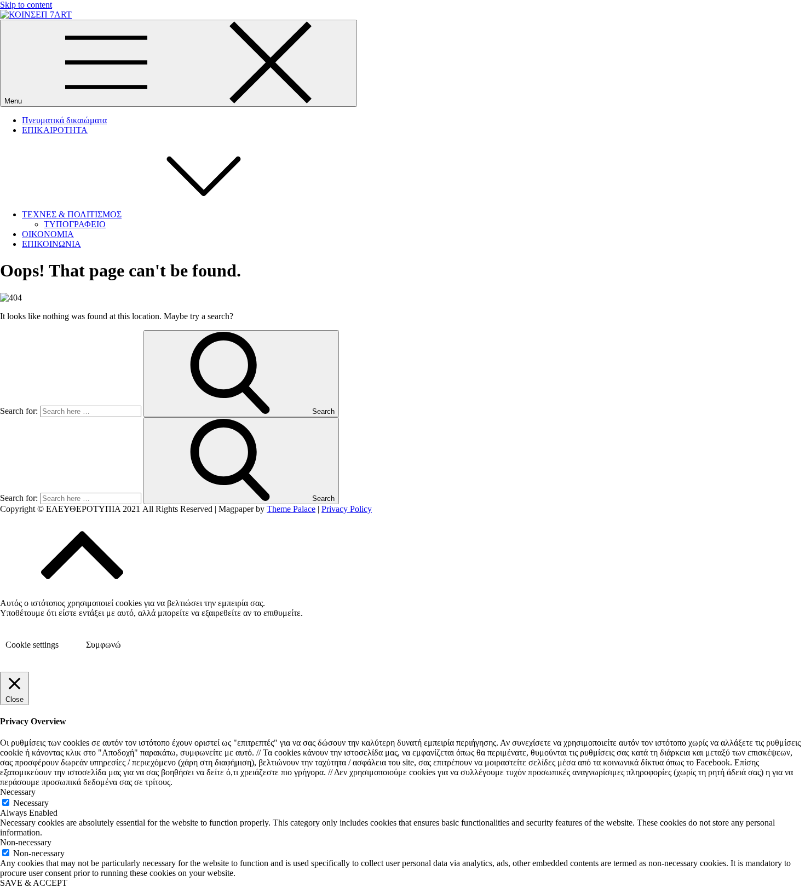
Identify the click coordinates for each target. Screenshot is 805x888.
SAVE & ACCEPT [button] (33, 882)
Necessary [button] (18, 792)
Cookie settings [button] (32, 644)
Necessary (31, 803)
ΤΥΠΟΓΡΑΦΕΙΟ (75, 224)
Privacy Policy (346, 509)
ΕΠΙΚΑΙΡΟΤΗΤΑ (55, 130)
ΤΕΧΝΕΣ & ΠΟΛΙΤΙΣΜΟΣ (72, 214)
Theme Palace (291, 509)
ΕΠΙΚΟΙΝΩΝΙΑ (51, 244)
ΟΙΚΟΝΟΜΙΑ (48, 234)
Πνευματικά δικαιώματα (64, 120)
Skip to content (26, 4)
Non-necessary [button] (25, 842)
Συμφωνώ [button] (103, 644)
